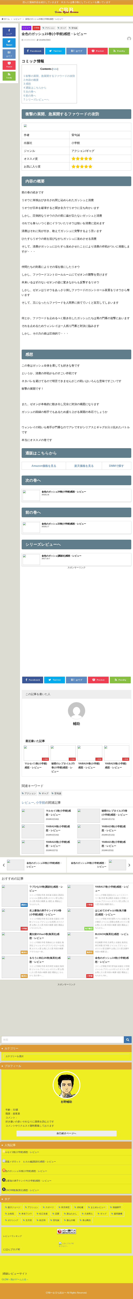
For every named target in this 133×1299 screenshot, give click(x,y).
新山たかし (72, 1214)
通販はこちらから (35, 87)
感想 (27, 83)
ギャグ (63, 28)
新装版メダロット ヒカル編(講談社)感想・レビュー (29, 1161)
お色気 (11, 1214)
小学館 (36, 28)
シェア (9, 34)
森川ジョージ (14, 1207)
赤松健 (80, 1207)
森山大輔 (71, 1220)
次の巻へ (30, 91)
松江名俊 (43, 1214)
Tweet (9, 45)
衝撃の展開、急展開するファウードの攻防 (49, 76)
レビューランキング (12, 1236)
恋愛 (57, 1214)
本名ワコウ (26, 1214)
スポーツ (50, 1207)
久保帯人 (89, 1214)
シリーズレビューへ (36, 99)
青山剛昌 (86, 1220)
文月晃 (29, 1220)
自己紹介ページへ (66, 1133)
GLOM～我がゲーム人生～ (15, 1279)
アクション (50, 28)
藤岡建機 (118, 1214)
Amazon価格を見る (44, 465)
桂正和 (42, 1220)
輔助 (76, 723)
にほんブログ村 (11, 1249)
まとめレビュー (98, 1207)
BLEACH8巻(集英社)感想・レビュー (21, 1190)
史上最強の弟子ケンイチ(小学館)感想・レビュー (27, 1181)
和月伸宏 (65, 1207)
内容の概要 (31, 80)
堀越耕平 (117, 1207)
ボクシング (13, 1220)
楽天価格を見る (84, 465)
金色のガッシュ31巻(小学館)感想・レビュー (25, 1171)
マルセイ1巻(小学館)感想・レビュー (21, 1152)
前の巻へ (30, 95)
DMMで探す (116, 465)
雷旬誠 (74, 28)
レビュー (26, 28)
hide (55, 69)
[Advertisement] (76, 595)
